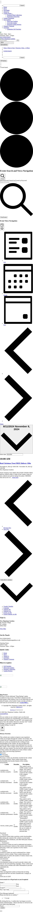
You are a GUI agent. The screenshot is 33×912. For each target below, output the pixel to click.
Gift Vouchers (7, 666)
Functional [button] (3, 833)
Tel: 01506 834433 (5, 37)
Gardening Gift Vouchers (14, 29)
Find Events (4, 217)
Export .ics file (8, 612)
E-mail (2, 888)
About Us (6, 12)
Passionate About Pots (13, 16)
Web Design (12, 709)
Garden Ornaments (9, 18)
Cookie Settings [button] (4, 725)
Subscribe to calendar (6, 580)
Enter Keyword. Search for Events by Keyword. (13, 180)
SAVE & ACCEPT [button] (5, 876)
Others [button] (2, 868)
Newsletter (7, 10)
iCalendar (6, 608)
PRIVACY (19, 707)
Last (17, 886)
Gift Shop (6, 27)
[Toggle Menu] (0, 64)
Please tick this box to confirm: (9, 895)
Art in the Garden (12, 23)
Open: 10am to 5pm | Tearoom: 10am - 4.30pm (17, 48)
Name (2, 882)
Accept (7, 898)
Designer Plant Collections (14, 15)
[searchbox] (12, 5)
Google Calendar (8, 606)
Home (5, 7)
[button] (0, 715)
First (17, 884)
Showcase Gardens (12, 21)
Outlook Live (7, 611)
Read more (15, 477)
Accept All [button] (12, 725)
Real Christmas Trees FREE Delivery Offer (15, 463)
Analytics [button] (2, 849)
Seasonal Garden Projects (14, 24)
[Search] (18, 40)
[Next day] (18, 421)
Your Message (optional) (7, 893)
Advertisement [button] (4, 859)
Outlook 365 (7, 609)
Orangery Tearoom (9, 26)
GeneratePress (4, 713)
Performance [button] (3, 841)
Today (2, 424)
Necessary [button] (3, 753)
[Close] (0, 66)
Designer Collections (9, 669)
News (5, 8)
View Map (3, 628)
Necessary (5, 754)
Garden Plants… (8, 13)
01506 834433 (8, 51)
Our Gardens (7, 20)
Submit (2, 907)
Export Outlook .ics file (10, 614)
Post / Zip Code (4, 889)
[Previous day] (18, 373)
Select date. (3, 454)
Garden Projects (8, 671)
